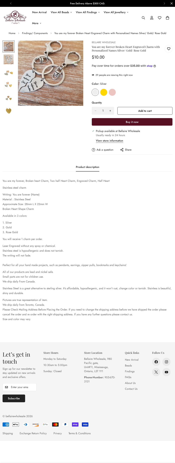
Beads (128, 365)
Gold (103, 92)
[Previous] (11, 3)
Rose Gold (112, 92)
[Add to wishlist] (168, 49)
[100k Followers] (166, 362)
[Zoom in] (76, 48)
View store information (109, 141)
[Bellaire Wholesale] (15, 18)
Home (12, 33)
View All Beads (60, 12)
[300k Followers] (156, 362)
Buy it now (132, 122)
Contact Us (131, 389)
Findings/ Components (35, 33)
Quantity (97, 103)
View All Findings (86, 12)
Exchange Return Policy (33, 433)
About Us (130, 383)
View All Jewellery (115, 12)
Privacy (57, 433)
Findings (129, 371)
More (35, 23)
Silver (95, 92)
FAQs (128, 377)
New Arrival (39, 12)
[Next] (164, 3)
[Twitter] (156, 372)
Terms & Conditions (80, 433)
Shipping (8, 433)
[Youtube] (166, 372)
